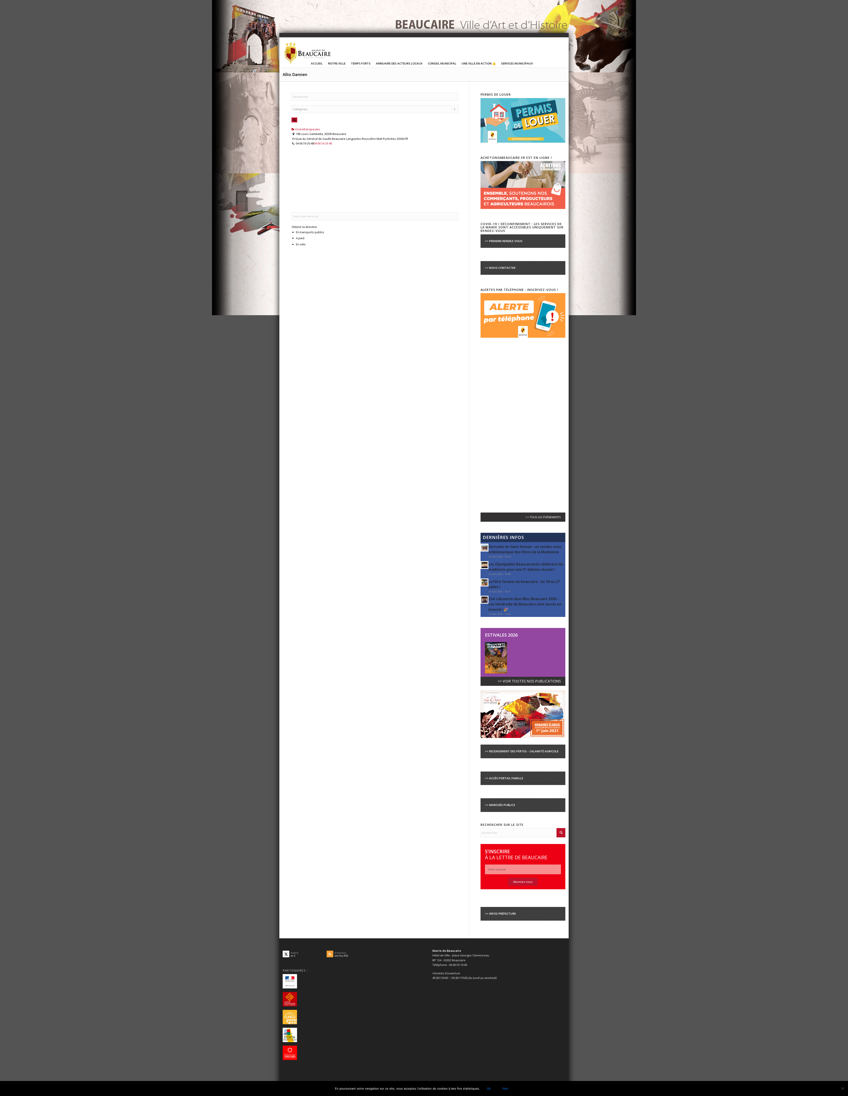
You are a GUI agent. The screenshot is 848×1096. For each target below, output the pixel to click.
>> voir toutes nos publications (529, 681)
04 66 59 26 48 (323, 143)
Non (505, 1088)
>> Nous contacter (500, 268)
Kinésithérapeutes (307, 129)
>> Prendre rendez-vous (503, 241)
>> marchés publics (500, 805)
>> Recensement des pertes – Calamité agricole (521, 751)
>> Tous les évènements (543, 517)
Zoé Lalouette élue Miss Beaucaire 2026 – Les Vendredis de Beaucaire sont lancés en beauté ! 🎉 (525, 604)
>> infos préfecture (500, 914)
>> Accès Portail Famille (504, 778)
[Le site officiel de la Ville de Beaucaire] (308, 53)
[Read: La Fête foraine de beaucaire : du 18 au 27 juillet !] (484, 582)
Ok (489, 1088)
